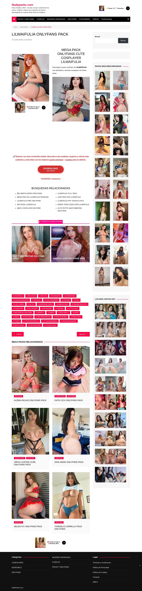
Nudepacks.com (22, 5)
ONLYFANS (72, 19)
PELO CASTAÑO (61, 317)
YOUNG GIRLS (51, 325)
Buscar (97, 36)
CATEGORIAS (84, 19)
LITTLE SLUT (73, 308)
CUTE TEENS (19, 304)
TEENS (17, 321)
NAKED (51, 312)
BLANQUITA (56, 296)
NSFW (76, 312)
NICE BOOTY (64, 312)
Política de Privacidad (101, 567)
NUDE (17, 317)
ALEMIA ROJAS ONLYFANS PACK (30, 400)
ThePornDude (106, 19)
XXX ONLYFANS (35, 325)
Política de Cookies (100, 572)
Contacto (96, 577)
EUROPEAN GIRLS (46, 304)
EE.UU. (31, 304)
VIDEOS (96, 19)
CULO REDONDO (52, 300)
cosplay (68, 160)
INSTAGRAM (47, 308)
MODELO (40, 312)
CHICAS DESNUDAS (21, 300)
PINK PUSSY (76, 317)
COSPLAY (41, 19)
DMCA (95, 582)
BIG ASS (44, 296)
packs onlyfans (56, 160)
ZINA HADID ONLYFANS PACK (68, 462)
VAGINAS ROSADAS (69, 321)
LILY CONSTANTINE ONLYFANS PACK (29, 257)
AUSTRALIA (19, 296)
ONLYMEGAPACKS (43, 317)
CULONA (66, 300)
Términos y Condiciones (102, 563)
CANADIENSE (70, 296)
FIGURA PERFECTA (80, 304)
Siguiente (82, 334)
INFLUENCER (32, 308)
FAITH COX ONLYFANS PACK (68, 400)
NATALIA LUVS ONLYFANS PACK (69, 258)
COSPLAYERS (18, 40)
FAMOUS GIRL (63, 304)
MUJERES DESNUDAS (56, 19)
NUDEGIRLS (17, 567)
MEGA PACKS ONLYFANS (23, 312)
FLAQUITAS (19, 308)
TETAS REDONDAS (50, 321)
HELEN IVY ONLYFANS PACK (28, 526)
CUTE (77, 300)
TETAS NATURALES (31, 321)
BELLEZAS (31, 296)
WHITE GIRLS (19, 325)
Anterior (19, 334)
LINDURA (60, 308)
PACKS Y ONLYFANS (26, 19)
